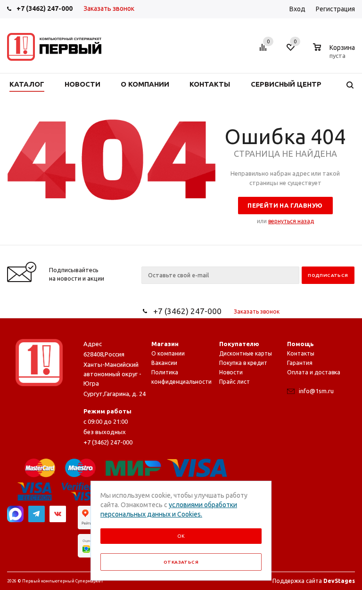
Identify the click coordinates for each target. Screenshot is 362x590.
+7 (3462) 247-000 (44, 8)
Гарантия (300, 363)
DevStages (339, 581)
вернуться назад (291, 221)
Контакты (300, 353)
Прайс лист (234, 382)
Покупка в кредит (243, 363)
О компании (168, 353)
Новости (231, 372)
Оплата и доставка (313, 372)
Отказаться (181, 562)
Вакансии (164, 363)
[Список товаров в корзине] (335, 54)
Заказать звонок (108, 8)
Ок (181, 536)
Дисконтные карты (245, 353)
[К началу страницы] (316, 241)
